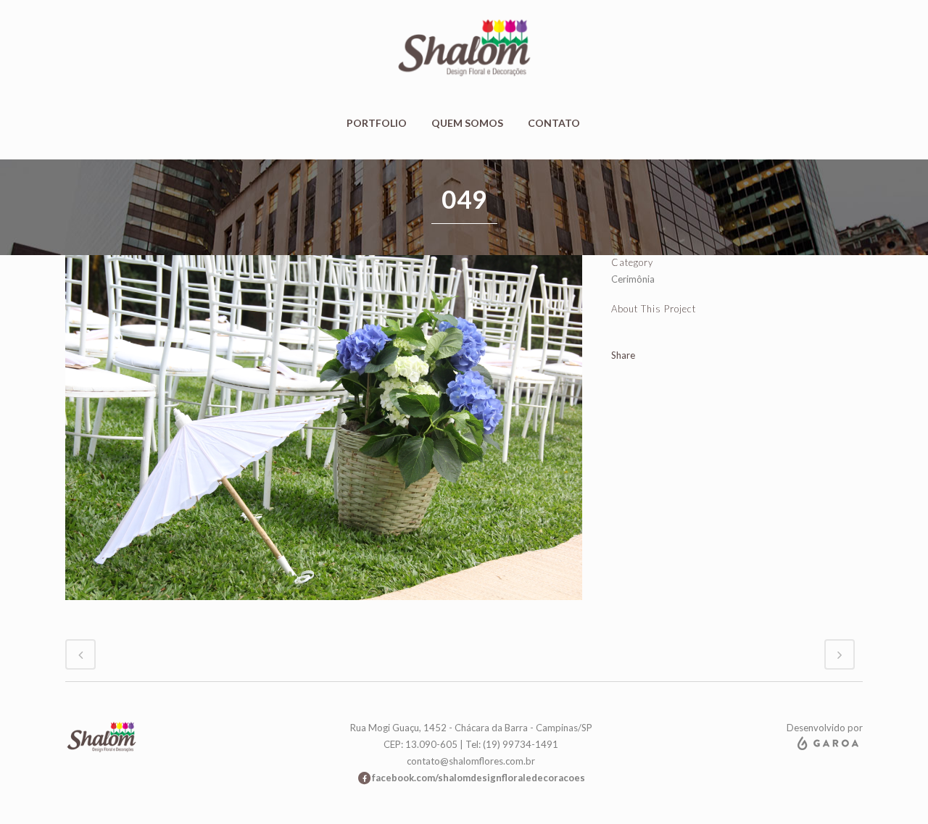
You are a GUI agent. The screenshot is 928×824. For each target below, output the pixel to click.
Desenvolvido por (825, 727)
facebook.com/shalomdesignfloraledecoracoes (478, 777)
